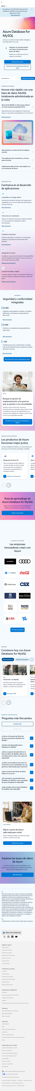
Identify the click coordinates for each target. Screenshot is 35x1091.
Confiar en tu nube (6, 958)
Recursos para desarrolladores (9, 1029)
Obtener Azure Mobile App (13, 932)
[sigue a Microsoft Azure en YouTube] (16, 937)
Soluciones (4, 992)
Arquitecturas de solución (7, 997)
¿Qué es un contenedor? (7, 1063)
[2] (2, 918)
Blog (3, 1026)
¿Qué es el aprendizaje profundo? (9, 1055)
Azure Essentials (5, 960)
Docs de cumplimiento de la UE (9, 1085)
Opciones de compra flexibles (8, 979)
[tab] (8, 659)
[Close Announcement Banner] (31, 9)
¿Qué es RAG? (5, 1066)
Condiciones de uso (27, 1080)
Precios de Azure (5, 974)
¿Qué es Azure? (5, 947)
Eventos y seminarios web (8, 1034)
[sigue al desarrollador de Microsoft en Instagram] (8, 937)
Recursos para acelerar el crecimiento (10, 995)
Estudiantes (4, 1032)
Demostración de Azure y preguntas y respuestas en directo (15, 1003)
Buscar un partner (6, 1016)
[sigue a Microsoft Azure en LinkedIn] (12, 937)
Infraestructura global (7, 952)
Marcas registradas (6, 1083)
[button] (10, 78)
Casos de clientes (6, 963)
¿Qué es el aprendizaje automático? (10, 1053)
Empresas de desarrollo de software (10, 1010)
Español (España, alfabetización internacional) (15, 1071)
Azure (3, 6)
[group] (15, 465)
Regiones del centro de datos (8, 955)
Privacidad (20, 1080)
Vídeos (3, 1040)
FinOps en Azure (5, 982)
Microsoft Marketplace (7, 1013)
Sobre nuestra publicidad (17, 1083)
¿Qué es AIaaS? (5, 1058)
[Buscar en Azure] (1, 2)
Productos (4, 971)
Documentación (5, 1024)
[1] (2, 891)
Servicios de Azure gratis (7, 976)
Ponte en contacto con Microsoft (9, 1080)
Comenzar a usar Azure (7, 950)
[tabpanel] (17, 684)
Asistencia (4, 1000)
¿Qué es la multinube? (7, 1050)
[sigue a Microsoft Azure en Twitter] (4, 937)
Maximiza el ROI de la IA (7, 984)
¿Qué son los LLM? (6, 1061)
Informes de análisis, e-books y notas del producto (13, 1037)
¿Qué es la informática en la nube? (9, 1047)
